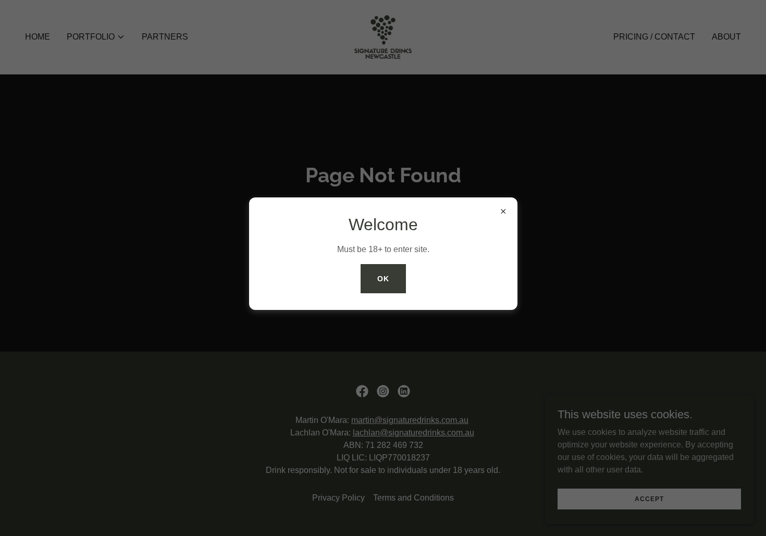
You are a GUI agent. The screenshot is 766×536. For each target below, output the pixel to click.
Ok (383, 279)
